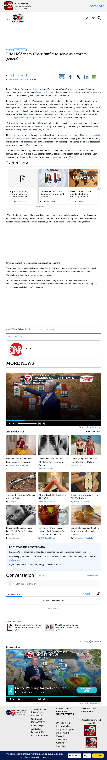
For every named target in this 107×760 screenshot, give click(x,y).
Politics (28, 329)
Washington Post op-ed (45, 92)
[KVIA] (21, 18)
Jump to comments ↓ (15, 336)
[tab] (14, 594)
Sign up (96, 575)
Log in (89, 575)
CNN (11, 75)
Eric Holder (34, 89)
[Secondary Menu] (9, 18)
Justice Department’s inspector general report (25, 117)
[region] (53, 608)
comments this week (75, 111)
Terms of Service (38, 709)
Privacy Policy (37, 712)
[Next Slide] (98, 188)
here (59, 564)
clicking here (14, 560)
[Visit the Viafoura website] (95, 641)
